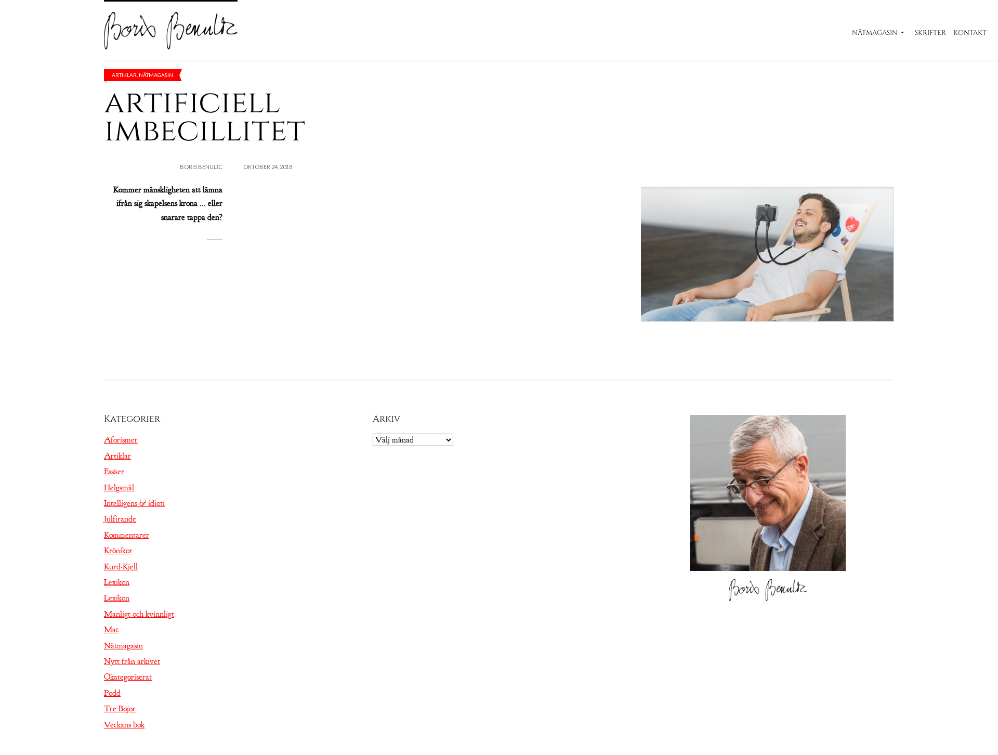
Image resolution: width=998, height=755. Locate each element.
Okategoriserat (128, 677)
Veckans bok (124, 725)
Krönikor (118, 550)
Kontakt (970, 32)
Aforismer (121, 440)
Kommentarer (126, 535)
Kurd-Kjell (121, 567)
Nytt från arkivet (132, 661)
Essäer (114, 471)
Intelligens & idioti (134, 503)
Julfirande (120, 519)
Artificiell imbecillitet (204, 117)
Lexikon (116, 582)
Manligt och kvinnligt (139, 614)
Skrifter (930, 32)
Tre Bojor (120, 709)
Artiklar (124, 75)
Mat (111, 629)
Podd (112, 693)
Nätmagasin (875, 32)
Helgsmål (119, 488)
